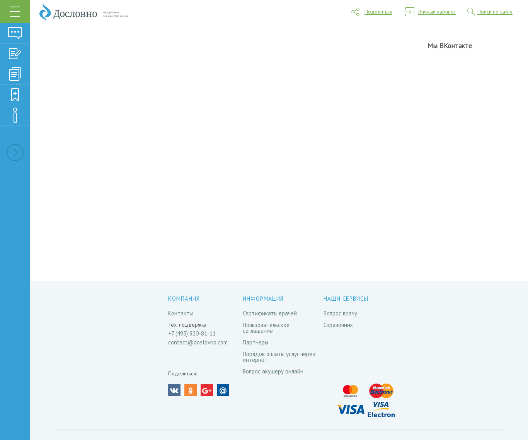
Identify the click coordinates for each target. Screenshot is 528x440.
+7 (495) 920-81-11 (192, 333)
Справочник (338, 325)
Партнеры (255, 342)
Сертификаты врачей (270, 313)
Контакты (180, 313)
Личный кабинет (437, 12)
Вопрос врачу (340, 313)
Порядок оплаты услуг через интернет (279, 356)
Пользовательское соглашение (266, 327)
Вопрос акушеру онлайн (273, 371)
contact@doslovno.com (198, 342)
